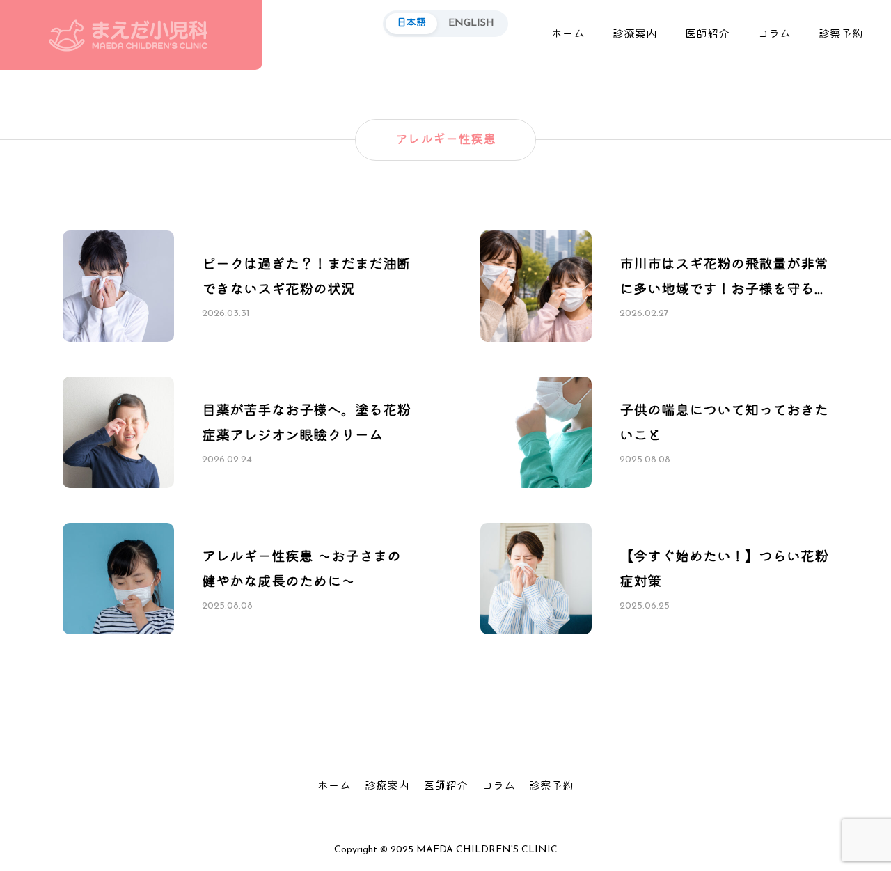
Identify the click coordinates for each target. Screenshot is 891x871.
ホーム (568, 34)
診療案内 (635, 34)
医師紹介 (707, 34)
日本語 (411, 23)
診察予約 (841, 34)
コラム (774, 34)
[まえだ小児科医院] (131, 35)
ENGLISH (471, 23)
